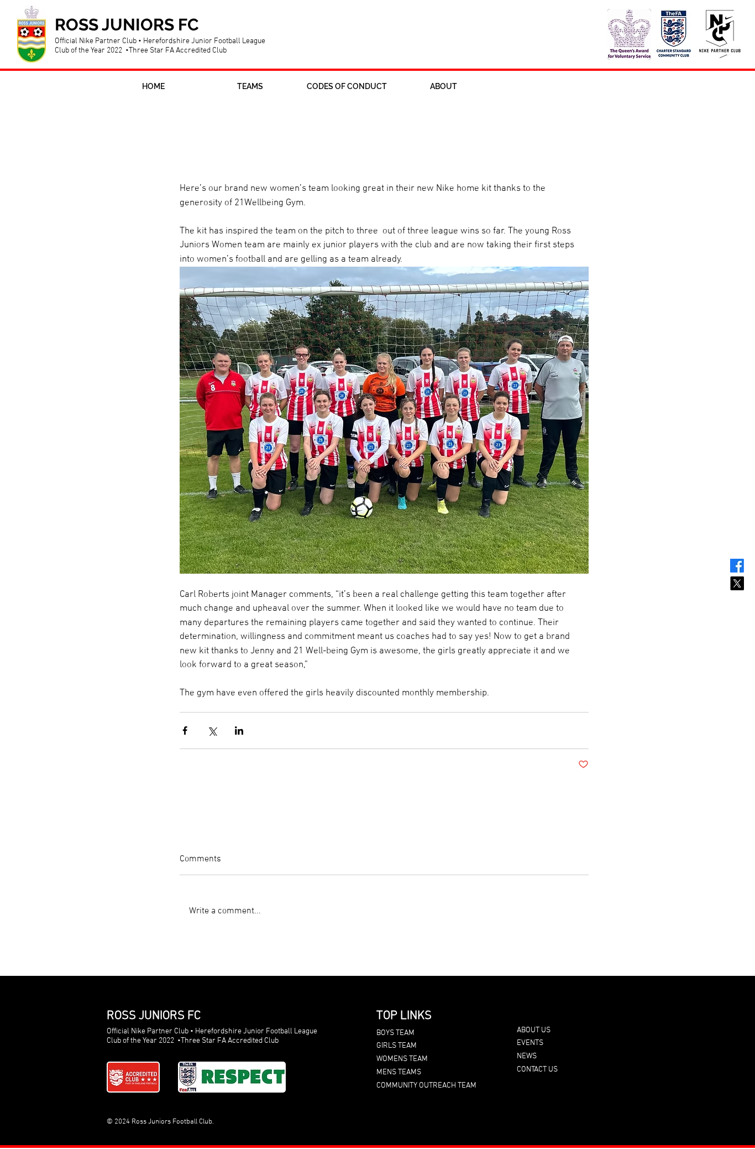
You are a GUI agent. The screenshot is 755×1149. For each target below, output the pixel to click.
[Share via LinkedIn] (239, 730)
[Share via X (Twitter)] (212, 730)
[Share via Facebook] (185, 730)
